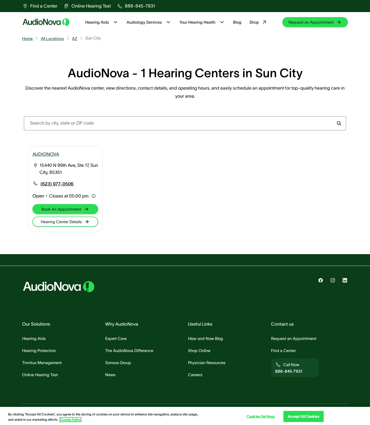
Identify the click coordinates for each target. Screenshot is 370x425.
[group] (39, 6)
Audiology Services (144, 22)
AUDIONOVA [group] (45, 154)
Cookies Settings (261, 416)
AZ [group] (74, 38)
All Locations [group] (52, 38)
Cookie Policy (70, 419)
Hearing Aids (97, 22)
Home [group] (27, 38)
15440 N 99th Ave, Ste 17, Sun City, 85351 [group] (69, 169)
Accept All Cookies (303, 416)
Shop (254, 22)
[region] (185, 416)
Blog (237, 22)
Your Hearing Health (197, 22)
